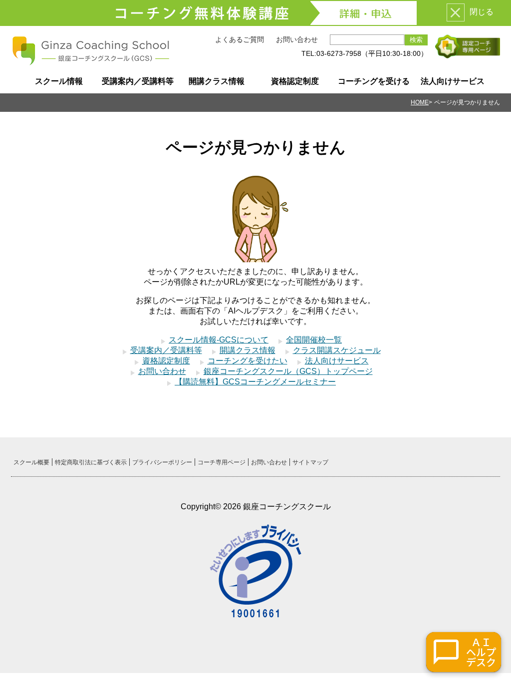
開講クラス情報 (217, 81)
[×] (456, 12)
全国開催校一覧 (314, 340)
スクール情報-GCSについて (218, 340)
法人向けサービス (453, 81)
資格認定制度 (295, 81)
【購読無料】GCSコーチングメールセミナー (255, 381)
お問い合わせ (297, 39)
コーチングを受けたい (247, 360)
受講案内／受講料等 (138, 81)
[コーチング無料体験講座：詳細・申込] (255, 13)
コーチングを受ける (374, 81)
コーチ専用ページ (222, 462)
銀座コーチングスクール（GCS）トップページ (288, 371)
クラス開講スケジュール (337, 350)
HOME (420, 102)
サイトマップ (310, 462)
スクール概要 (31, 462)
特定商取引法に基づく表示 (91, 462)
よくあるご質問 (239, 39)
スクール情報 (59, 81)
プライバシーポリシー (162, 462)
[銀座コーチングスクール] (91, 62)
